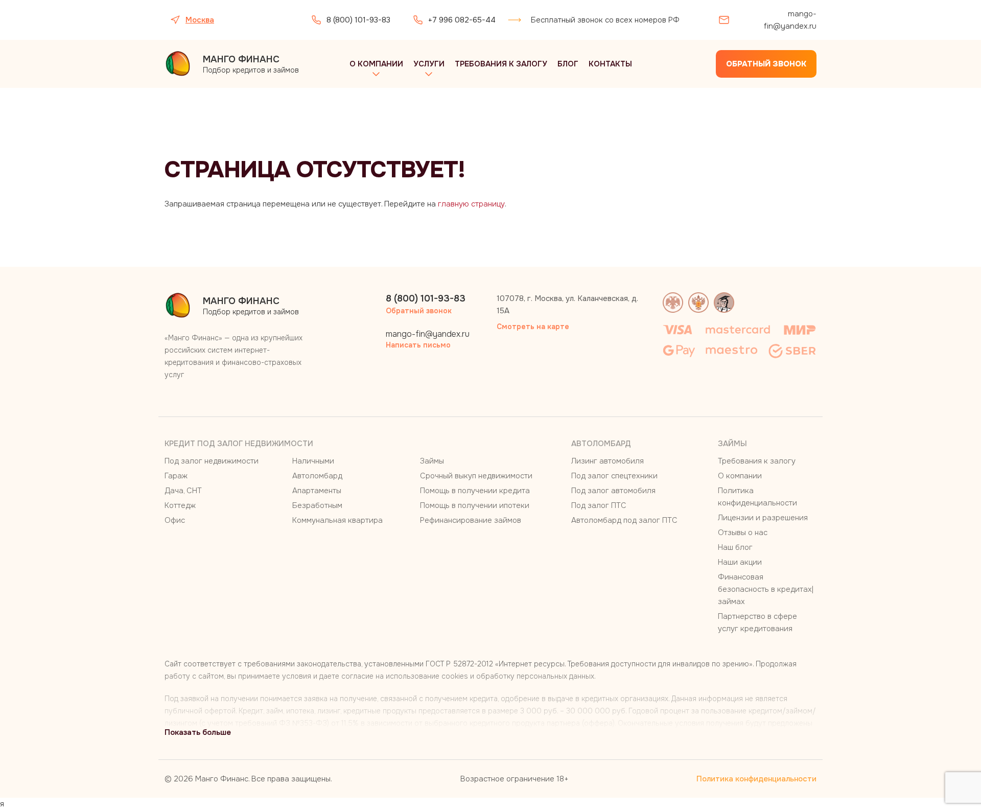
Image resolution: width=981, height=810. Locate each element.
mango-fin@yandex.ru (790, 20)
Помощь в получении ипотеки (474, 505)
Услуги (429, 64)
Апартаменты (316, 490)
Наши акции (740, 562)
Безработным (317, 505)
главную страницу (471, 204)
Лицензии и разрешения (763, 518)
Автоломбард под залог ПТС (624, 520)
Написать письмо (418, 345)
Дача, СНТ (183, 490)
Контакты (610, 64)
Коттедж (180, 505)
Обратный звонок (766, 64)
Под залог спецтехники (614, 476)
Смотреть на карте (533, 326)
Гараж (176, 476)
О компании (376, 64)
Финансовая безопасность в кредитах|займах (765, 589)
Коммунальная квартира (337, 520)
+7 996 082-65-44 (462, 20)
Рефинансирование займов (470, 520)
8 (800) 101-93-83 (358, 20)
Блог (567, 64)
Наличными (313, 461)
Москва (199, 20)
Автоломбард (317, 476)
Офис (175, 520)
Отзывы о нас (742, 532)
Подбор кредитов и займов (251, 64)
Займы (432, 461)
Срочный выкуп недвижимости (476, 476)
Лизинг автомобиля (607, 461)
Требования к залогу (501, 64)
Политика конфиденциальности (756, 779)
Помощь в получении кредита (475, 490)
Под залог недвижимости (212, 461)
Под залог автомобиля (613, 490)
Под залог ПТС (598, 505)
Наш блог (735, 547)
